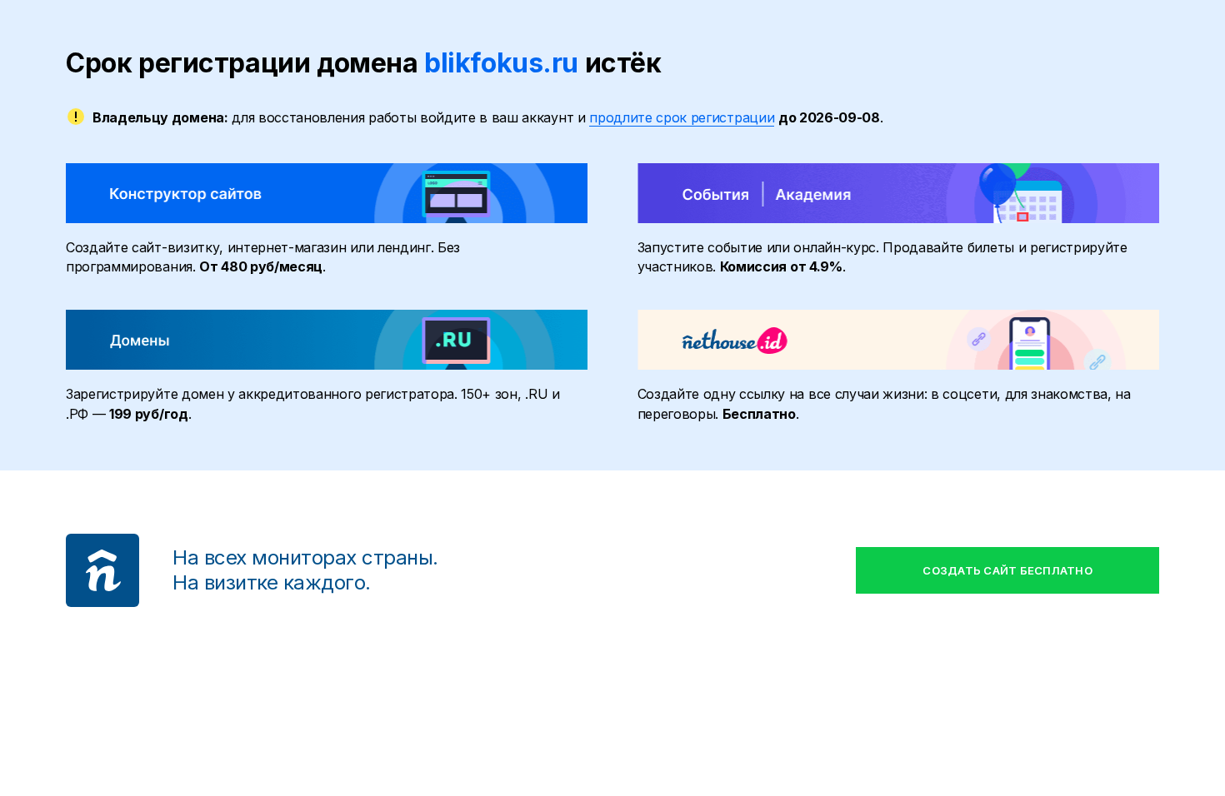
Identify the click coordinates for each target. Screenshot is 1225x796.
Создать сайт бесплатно (1007, 570)
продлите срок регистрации (681, 117)
